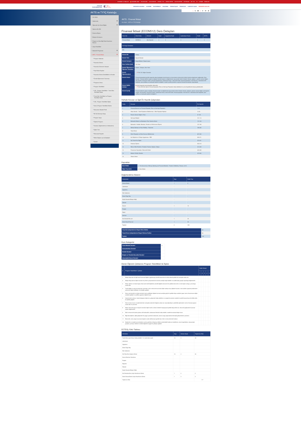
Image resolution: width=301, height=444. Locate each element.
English (206, 1)
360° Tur (190, 1)
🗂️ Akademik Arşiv (124, 1)
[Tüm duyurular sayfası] (203, 11)
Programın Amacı (98, 82)
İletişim (199, 1)
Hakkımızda (95, 21)
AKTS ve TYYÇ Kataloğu (134, 22)
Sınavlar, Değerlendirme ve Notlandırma (104, 125)
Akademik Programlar (97, 50)
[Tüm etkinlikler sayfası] (208, 11)
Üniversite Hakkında (130, 6)
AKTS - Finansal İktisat (98, 54)
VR (195, 1)
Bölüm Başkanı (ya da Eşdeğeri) (102, 137)
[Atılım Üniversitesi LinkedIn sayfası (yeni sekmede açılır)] (187, 11)
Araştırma (159, 6)
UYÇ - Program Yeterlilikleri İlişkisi (102, 101)
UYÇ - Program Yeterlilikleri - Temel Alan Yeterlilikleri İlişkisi (104, 91)
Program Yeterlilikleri (99, 86)
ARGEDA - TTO (154, 1)
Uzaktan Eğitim (174, 1)
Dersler (96, 141)
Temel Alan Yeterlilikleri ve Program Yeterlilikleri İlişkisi (103, 96)
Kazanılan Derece (98, 62)
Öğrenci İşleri (169, 6)
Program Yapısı (98, 117)
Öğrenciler (179, 6)
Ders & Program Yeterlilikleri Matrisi (103, 105)
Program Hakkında (98, 58)
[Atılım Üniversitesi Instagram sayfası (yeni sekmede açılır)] (189, 11)
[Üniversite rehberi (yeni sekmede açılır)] (198, 11)
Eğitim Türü (97, 129)
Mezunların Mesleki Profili (100, 109)
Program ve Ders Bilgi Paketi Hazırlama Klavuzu (102, 41)
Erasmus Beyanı (96, 33)
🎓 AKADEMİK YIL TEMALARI (109, 1)
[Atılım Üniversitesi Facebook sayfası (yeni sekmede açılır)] (183, 11)
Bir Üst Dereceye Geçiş (100, 113)
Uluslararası (144, 1)
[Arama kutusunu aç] (195, 11)
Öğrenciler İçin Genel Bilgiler (99, 25)
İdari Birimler (150, 6)
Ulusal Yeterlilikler (96, 46)
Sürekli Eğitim (163, 1)
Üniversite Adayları (203, 6)
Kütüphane (183, 1)
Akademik (141, 6)
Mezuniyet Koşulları (99, 133)
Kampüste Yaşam (190, 6)
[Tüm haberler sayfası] (206, 11)
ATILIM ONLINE (135, 1)
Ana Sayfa (124, 22)
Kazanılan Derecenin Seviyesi (101, 66)
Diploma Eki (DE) (96, 29)
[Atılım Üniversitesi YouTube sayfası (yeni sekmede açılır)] (191, 11)
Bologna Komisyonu (97, 37)
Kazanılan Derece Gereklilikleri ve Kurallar (104, 74)
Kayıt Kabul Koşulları (99, 70)
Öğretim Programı (98, 121)
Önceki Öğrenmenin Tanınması (101, 78)
